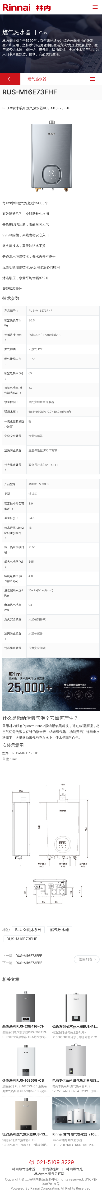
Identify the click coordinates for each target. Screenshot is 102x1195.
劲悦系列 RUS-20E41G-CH (23, 1026)
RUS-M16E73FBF (29, 963)
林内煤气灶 (74, 1169)
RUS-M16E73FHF (22, 938)
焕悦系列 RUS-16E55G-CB (23, 1080)
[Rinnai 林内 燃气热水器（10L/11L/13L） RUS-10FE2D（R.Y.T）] (75, 1113)
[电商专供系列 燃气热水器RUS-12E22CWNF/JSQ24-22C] (75, 1059)
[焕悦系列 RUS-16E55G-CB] (25, 1059)
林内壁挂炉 (50, 1169)
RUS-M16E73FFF (29, 956)
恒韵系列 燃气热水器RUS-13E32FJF (29, 1134)
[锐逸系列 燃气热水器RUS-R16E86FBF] (75, 1005)
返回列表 (85, 959)
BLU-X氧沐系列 (28, 929)
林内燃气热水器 (23, 1169)
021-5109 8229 (55, 1162)
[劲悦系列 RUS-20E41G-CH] (25, 1005)
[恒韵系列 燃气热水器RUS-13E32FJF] (25, 1113)
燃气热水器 (59, 929)
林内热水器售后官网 (49, 1174)
